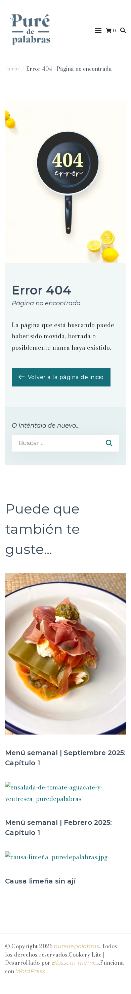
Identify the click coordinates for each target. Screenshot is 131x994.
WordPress (30, 971)
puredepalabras (76, 946)
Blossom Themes (75, 963)
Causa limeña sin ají (40, 881)
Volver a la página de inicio (65, 377)
